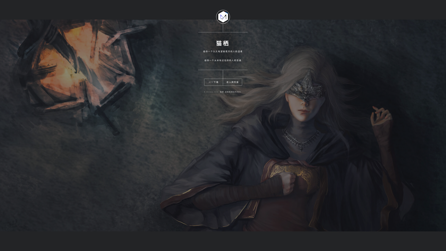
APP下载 (214, 82)
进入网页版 (232, 82)
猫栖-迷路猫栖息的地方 (230, 92)
